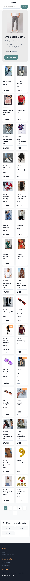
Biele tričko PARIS (7, 284)
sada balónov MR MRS (21, 493)
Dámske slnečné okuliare (19, 313)
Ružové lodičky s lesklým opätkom (20, 404)
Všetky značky (6, 565)
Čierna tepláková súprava (6, 342)
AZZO (21, 528)
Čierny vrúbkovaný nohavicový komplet (21, 169)
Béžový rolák (7, 492)
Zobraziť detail (11, 57)
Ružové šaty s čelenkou (8, 111)
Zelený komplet (6, 255)
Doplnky (19, 460)
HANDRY (15, 2)
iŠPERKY (19, 316)
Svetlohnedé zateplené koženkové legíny (21, 373)
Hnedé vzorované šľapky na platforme (6, 435)
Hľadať (24, 6)
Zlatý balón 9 (21, 463)
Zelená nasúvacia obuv (20, 435)
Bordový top (21, 341)
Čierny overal (7, 81)
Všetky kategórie (6, 562)
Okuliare (19, 309)
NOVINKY (5, 79)
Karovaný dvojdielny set (21, 140)
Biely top (20, 225)
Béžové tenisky (19, 82)
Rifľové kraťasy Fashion (6, 226)
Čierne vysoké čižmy (8, 313)
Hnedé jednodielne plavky (21, 284)
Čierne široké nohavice (21, 198)
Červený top (21, 110)
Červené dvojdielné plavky (20, 255)
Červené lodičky (6, 198)
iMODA (5, 84)
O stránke (4, 552)
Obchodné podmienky (8, 554)
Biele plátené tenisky (7, 140)
